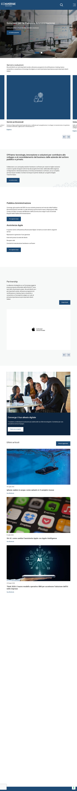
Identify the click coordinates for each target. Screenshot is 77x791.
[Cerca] (61, 4)
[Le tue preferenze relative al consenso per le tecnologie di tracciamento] (73, 787)
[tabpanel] (38, 34)
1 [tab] (37, 52)
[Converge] (8, 4)
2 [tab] (41, 52)
